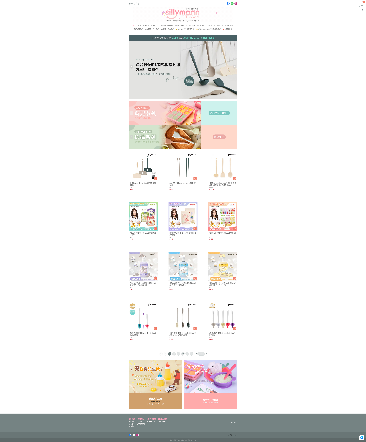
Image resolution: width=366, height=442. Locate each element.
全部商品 (141, 419)
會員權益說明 (162, 419)
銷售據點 (131, 426)
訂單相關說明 (141, 424)
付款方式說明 (151, 419)
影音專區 (131, 424)
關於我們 (132, 419)
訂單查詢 (140, 421)
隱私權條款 (162, 421)
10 (183, 354)
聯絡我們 (131, 421)
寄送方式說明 (151, 421)
